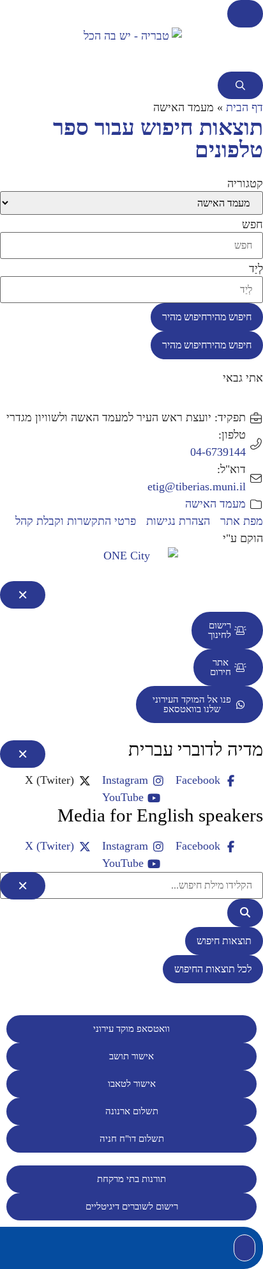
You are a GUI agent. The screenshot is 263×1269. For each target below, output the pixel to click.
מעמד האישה (215, 503)
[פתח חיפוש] (240, 85)
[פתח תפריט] (245, 13)
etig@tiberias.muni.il (196, 486)
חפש (252, 224)
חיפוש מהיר (207, 316)
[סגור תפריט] (22, 595)
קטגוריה (245, 183)
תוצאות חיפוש (224, 940)
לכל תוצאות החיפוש (213, 968)
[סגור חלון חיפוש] (22, 885)
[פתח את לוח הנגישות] (244, 1247)
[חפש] (245, 913)
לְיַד (256, 268)
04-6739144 (218, 452)
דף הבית (244, 107)
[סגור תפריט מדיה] (22, 754)
